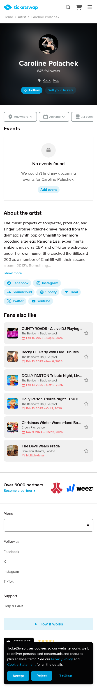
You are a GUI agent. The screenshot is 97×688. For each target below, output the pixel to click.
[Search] (68, 7)
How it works (51, 624)
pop (56, 80)
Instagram (11, 571)
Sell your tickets (61, 90)
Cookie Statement (21, 664)
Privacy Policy (62, 659)
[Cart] (79, 7)
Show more (13, 273)
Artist (22, 17)
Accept (18, 676)
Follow (34, 90)
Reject (42, 676)
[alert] (48, 663)
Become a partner (18, 490)
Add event (48, 189)
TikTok (9, 581)
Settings (66, 675)
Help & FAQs (13, 606)
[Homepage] (21, 7)
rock (47, 80)
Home (8, 17)
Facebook (11, 552)
